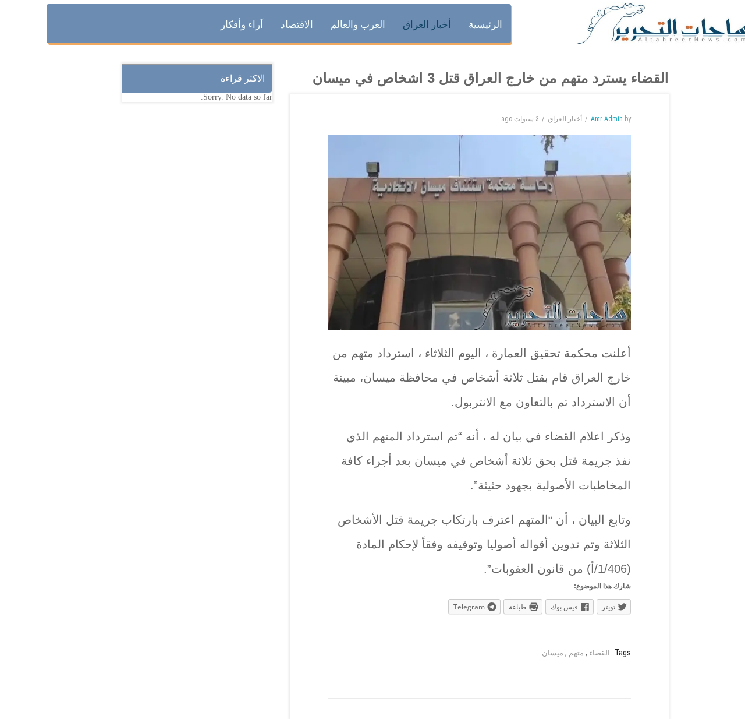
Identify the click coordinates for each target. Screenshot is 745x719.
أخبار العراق (565, 119)
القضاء (599, 652)
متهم (576, 652)
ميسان (552, 652)
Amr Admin (607, 119)
